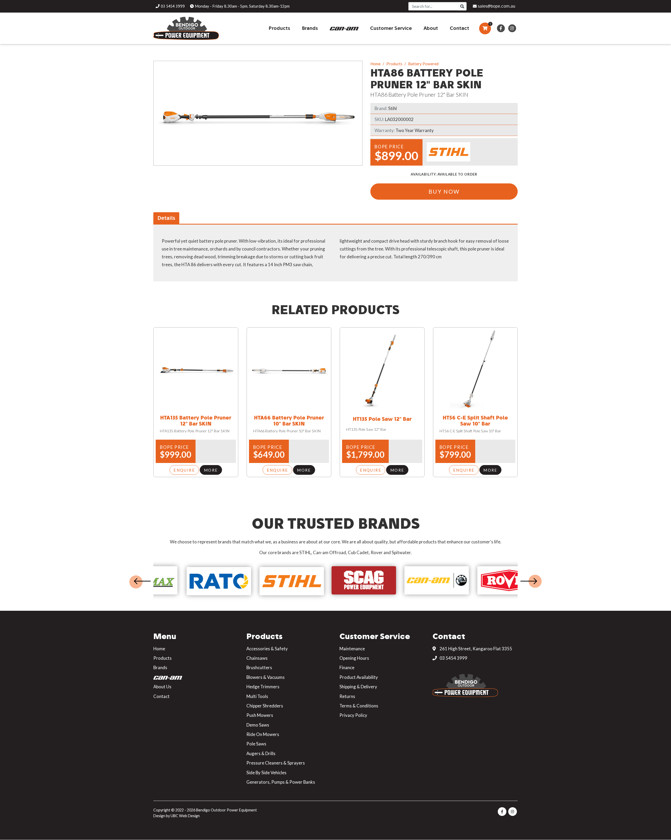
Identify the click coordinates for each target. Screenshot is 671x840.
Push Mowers (259, 715)
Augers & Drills (260, 753)
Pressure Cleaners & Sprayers (275, 763)
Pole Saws (256, 743)
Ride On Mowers (262, 734)
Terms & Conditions (358, 705)
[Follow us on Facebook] (500, 28)
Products (394, 63)
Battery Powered (423, 63)
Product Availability (358, 677)
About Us (162, 686)
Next (528, 581)
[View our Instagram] (512, 28)
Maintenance (352, 648)
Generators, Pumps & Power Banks (280, 782)
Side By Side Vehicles (266, 772)
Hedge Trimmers (262, 686)
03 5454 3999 (453, 658)
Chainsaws (257, 658)
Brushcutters (259, 667)
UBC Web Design (185, 816)
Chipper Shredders (264, 705)
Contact (161, 696)
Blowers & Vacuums (265, 677)
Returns (347, 696)
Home (375, 63)
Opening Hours (354, 658)
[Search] (462, 6)
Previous (142, 581)
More (211, 470)
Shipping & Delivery (358, 686)
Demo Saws (257, 725)
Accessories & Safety (267, 648)
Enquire (184, 470)
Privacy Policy (353, 715)
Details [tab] (166, 218)
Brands (160, 667)
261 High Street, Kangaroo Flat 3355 (475, 648)
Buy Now (444, 191)
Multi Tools (257, 696)
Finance (346, 667)
